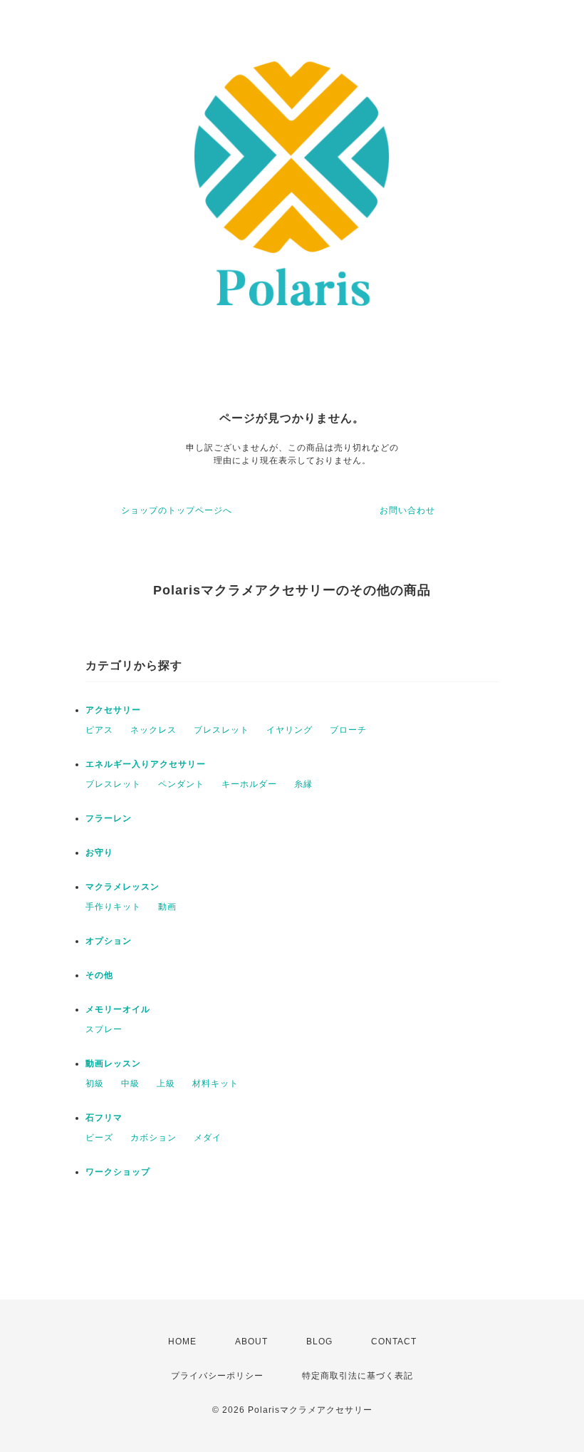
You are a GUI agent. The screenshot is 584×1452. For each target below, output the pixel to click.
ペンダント (181, 784)
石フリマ (103, 1118)
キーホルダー (249, 784)
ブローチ (348, 730)
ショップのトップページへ (176, 510)
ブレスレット (221, 730)
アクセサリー (113, 710)
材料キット (215, 1083)
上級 (166, 1083)
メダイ (207, 1138)
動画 (167, 907)
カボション (153, 1138)
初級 (94, 1083)
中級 (130, 1083)
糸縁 (303, 784)
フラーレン (108, 818)
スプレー (103, 1029)
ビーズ (99, 1138)
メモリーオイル (117, 1009)
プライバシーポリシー (217, 1376)
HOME (182, 1342)
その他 (99, 975)
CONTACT (394, 1342)
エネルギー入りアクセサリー (145, 764)
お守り (99, 853)
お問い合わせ (407, 510)
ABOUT (251, 1342)
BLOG (319, 1342)
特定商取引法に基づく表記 (357, 1376)
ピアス (99, 730)
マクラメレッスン (122, 887)
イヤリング (289, 730)
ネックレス (153, 730)
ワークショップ (117, 1172)
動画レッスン (113, 1064)
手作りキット (113, 907)
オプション (108, 941)
